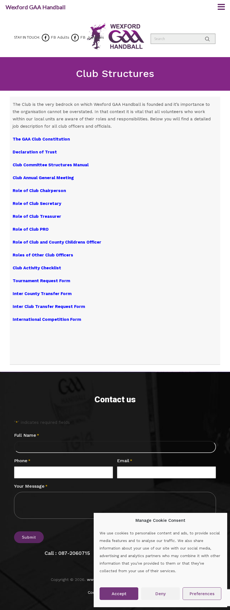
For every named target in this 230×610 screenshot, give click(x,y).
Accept (119, 593)
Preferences (202, 593)
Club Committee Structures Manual (51, 164)
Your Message (30, 486)
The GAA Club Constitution (41, 139)
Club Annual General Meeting (43, 177)
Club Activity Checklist (37, 267)
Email (124, 460)
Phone (22, 460)
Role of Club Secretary (37, 203)
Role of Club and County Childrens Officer (57, 242)
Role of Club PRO (31, 229)
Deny (160, 593)
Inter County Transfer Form (42, 293)
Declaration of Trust (35, 152)
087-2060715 (74, 553)
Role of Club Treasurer (37, 216)
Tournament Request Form (41, 280)
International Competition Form (47, 319)
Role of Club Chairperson (39, 190)
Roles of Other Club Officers (43, 255)
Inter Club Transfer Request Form (49, 306)
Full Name (26, 435)
